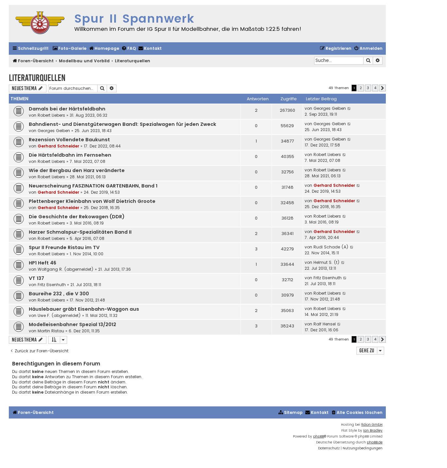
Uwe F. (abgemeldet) (59, 315)
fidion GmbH (372, 424)
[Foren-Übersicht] (39, 24)
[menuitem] (69, 48)
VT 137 (36, 278)
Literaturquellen (37, 78)
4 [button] (375, 87)
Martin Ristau (51, 331)
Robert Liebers (51, 115)
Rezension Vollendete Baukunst (69, 139)
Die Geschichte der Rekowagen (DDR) (77, 216)
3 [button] (368, 87)
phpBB (318, 436)
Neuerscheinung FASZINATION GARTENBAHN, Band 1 (93, 186)
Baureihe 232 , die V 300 (59, 293)
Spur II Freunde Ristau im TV (64, 247)
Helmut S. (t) (326, 262)
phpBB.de (375, 442)
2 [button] (361, 87)
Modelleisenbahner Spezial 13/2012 (72, 324)
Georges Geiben (329, 108)
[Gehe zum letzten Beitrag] (349, 108)
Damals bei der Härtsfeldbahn (67, 109)
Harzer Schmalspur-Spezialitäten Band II (80, 232)
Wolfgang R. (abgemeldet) (66, 269)
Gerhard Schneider (58, 146)
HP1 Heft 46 (42, 263)
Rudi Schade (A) (331, 247)
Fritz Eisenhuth (52, 284)
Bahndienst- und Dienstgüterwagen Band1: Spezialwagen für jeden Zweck (122, 124)
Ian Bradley (373, 430)
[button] (382, 88)
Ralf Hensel (324, 324)
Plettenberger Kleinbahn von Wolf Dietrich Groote (92, 201)
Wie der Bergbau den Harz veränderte (77, 170)
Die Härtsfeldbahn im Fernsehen (70, 155)
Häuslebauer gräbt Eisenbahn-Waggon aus (84, 309)
